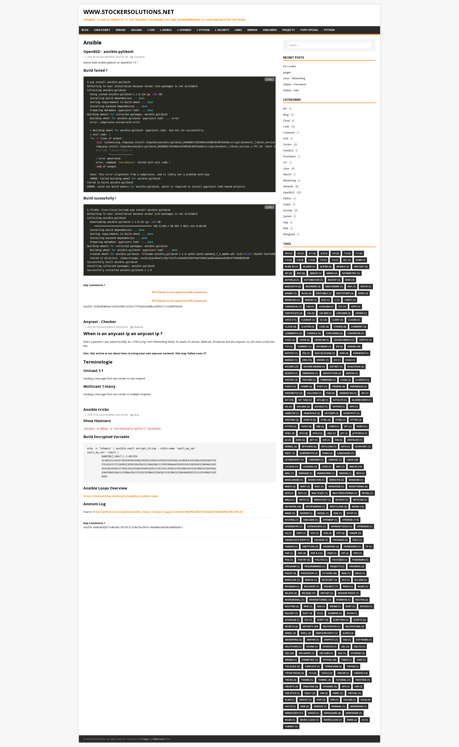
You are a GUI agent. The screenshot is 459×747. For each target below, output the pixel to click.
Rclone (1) (360, 579)
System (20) (329, 659)
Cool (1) (290, 339)
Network (138, 327)
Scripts (287, 204)
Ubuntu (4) (291, 686)
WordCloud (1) (333, 719)
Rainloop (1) (292, 579)
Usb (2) (358, 686)
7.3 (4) (300, 259)
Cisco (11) (290, 319)
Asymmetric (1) (351, 273)
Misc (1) (319, 486)
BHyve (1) (366, 286)
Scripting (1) (340, 619)
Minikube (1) (356, 479)
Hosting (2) (292, 419)
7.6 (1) (335, 259)
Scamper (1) (335, 613)
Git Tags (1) (305, 399)
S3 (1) (320, 613)
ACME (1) (360, 259)
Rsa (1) (321, 606)
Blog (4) (306, 293)
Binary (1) (291, 293)
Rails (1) (360, 573)
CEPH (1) (355, 306)
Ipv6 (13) (317, 433)
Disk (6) (344, 353)
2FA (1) (288, 253)
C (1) (337, 299)
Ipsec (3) (289, 433)
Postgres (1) (339, 559)
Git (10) (289, 399)
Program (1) (292, 566)
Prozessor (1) (309, 573)
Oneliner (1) (310, 519)
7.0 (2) (347, 253)
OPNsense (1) (364, 526)
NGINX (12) (358, 506)
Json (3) (300, 439)
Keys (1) (345, 446)
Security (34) (310, 626)
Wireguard (289, 234)
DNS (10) (307, 359)
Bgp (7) (352, 286)
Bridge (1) (310, 299)
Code (286, 126)
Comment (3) (358, 326)
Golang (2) (303, 406)
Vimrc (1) (338, 693)
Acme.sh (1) (291, 266)
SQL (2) (345, 646)
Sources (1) (329, 646)
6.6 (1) (300, 253)
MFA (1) (360, 473)
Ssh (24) (289, 653)
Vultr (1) (290, 706)
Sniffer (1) (313, 639)
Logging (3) (310, 466)
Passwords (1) (352, 546)
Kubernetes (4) (308, 453)
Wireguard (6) (332, 713)
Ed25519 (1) (291, 373)
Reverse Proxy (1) (348, 593)
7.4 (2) (311, 259)
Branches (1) (292, 299)
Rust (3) (307, 613)
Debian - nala (291, 90)
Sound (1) (312, 646)
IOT (285, 162)
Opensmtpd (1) (293, 526)
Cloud (286, 120)
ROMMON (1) (343, 599)
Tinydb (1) (352, 666)
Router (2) (361, 599)
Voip (285, 222)
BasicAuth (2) (293, 286)
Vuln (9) (365, 699)
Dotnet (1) (336, 366)
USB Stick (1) (292, 693)
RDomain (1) (292, 586)
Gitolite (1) (340, 399)
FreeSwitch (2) (293, 393)
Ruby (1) (350, 606)
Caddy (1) (349, 299)
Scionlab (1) (292, 619)
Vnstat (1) (305, 699)
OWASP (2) (355, 533)
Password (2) (331, 546)
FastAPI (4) (291, 379)
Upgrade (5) (330, 686)
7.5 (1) (323, 259)
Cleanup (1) (308, 319)
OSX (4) (327, 533)
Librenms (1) (316, 459)
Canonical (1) (293, 306)
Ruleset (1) (291, 613)
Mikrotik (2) (336, 479)
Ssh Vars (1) (326, 653)
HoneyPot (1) (351, 413)
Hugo (145, 739)
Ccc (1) (342, 306)
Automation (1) (313, 279)
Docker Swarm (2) (314, 366)
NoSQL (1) (323, 513)
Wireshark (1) (354, 713)
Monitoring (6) (358, 486)
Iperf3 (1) (361, 426)
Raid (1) (346, 573)
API (285, 108)
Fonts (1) (290, 386)
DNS (285, 138)
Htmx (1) (340, 419)
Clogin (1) (354, 319)
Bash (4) (349, 279)
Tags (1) (361, 659)
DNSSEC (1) (323, 359)
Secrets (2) (291, 626)
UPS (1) (345, 686)
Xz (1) (365, 719)
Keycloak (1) (328, 446)
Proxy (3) (290, 573)
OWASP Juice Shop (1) (297, 539)
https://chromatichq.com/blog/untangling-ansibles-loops (120, 496)
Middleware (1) (294, 479)
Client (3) (337, 319)
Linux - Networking (294, 78)
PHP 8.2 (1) (316, 553)
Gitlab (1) (322, 399)
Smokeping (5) (293, 639)
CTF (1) (288, 346)
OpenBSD (139, 56)
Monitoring (289, 180)
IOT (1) (347, 426)
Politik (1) (321, 559)
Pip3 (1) (357, 553)
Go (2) (288, 406)
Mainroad (158, 739)
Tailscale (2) (292, 666)
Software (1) (363, 639)
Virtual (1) (354, 693)
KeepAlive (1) (354, 439)
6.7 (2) (312, 253)
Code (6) (324, 326)
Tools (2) (326, 673)
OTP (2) (340, 533)
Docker (287, 144)
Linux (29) (352, 459)
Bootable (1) (323, 293)
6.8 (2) (324, 253)
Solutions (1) (293, 646)
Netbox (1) (341, 499)
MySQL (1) (367, 493)
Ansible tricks (96, 409)
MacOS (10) (355, 466)
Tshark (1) (307, 679)
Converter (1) (355, 333)
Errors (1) (352, 373)
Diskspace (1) (360, 353)
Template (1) (312, 666)
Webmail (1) (338, 706)
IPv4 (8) (303, 433)
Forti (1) (322, 386)
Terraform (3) (333, 666)
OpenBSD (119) (350, 519)
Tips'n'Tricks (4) (294, 673)
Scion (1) (352, 613)
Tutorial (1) (343, 679)
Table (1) (346, 659)
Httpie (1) (290, 426)
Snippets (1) (331, 639)
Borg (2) (363, 293)
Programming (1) (314, 566)
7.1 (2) (359, 253)
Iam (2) (320, 426)
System (287, 216)
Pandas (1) (291, 546)
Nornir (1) (306, 513)
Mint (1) (305, 486)
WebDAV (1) (320, 706)
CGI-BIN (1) (325, 313)
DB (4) (339, 346)
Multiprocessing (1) (345, 493)
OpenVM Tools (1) (341, 526)
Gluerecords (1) (361, 399)
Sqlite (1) (359, 646)
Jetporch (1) (359, 433)
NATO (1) (304, 499)
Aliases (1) (309, 266)
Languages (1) (345, 453)
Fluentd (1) (362, 379)
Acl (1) (347, 259)
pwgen (287, 72)
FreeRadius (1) (358, 386)
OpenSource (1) (316, 526)
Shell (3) (306, 633)
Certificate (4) (293, 313)
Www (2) (352, 719)
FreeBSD (288, 150)
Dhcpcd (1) (291, 353)
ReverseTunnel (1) (320, 599)
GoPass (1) (338, 406)
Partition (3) (310, 546)
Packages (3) (340, 539)
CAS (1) (310, 306)
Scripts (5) (359, 619)
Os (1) (288, 533)
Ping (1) (331, 553)
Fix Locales (289, 66)
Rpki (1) (308, 606)
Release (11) (309, 593)
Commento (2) (293, 333)
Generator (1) (347, 393)
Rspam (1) (335, 606)
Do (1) (337, 359)
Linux (286, 168)
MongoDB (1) (336, 486)
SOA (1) (347, 639)
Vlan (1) (289, 699)
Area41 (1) (315, 273)
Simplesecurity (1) (327, 633)
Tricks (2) (290, 679)
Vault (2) (309, 693)
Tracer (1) (343, 673)
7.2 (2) (288, 259)
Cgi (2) (310, 313)
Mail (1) (289, 473)
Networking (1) (315, 506)
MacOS (287, 174)
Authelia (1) (292, 279)
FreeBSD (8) (338, 386)
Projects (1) (337, 566)
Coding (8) (340, 326)
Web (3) (305, 706)
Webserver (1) (358, 706)
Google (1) (321, 406)
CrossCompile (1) (344, 339)
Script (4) (322, 619)
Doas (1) (350, 359)
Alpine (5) (325, 266)
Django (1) (291, 359)
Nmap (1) (290, 513)
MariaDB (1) (305, 473)
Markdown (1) (325, 473)
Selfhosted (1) (331, 626)
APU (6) (301, 273)
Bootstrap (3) (344, 293)
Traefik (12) (361, 673)
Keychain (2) (309, 446)
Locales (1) (291, 466)
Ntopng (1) (291, 519)
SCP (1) (308, 619)
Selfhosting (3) (354, 626)
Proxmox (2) (356, 566)
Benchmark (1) (334, 286)
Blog (136, 414)
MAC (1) (340, 466)
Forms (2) (306, 386)
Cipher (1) (361, 313)
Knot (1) (290, 453)
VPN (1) (334, 699)
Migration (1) (316, 479)
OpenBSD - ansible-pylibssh (108, 51)
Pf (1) (369, 546)
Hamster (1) (292, 413)
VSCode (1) (349, 699)
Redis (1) (348, 586)
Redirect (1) (331, 586)
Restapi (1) (327, 593)
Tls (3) (312, 673)
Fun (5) (330, 393)
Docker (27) (292, 366)
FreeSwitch (289, 156)
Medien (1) (345, 473)
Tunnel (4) (324, 679)
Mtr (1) (289, 493)
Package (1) (321, 539)
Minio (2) (290, 486)
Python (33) (329, 573)
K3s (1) (326, 439)
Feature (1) (308, 379)
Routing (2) (292, 606)
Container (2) (334, 333)
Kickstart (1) (362, 446)
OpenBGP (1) (330, 519)
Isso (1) (331, 433)
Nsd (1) (338, 513)
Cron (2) (304, 339)
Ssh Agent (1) (306, 653)
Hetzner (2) (331, 413)
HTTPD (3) (355, 419)
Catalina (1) (326, 306)
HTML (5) (325, 419)
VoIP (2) (320, 699)
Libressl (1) (335, 459)
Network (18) (293, 506)
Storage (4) (357, 653)
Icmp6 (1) (334, 426)
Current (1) (304, 346)
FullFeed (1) (314, 393)
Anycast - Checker (99, 321)
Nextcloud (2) (338, 506)
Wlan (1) (290, 719)
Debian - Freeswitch (294, 84)
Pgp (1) (289, 553)
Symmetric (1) (310, 659)
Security (287, 210)
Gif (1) (364, 393)
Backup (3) (334, 279)
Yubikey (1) (291, 726)
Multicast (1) (320, 493)
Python (287, 198)
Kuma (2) (327, 453)
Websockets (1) (294, 713)
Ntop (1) (352, 513)
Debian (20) (353, 346)
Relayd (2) (291, 593)
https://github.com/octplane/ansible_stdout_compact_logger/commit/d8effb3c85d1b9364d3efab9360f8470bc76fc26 (168, 511)
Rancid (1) (311, 579)
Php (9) (302, 553)
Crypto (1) (365, 339)
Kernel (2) (291, 446)
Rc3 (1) (345, 579)
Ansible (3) (342, 266)
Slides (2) (348, 633)
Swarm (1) (291, 659)
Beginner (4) (313, 286)
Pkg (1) (289, 559)
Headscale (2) (312, 413)
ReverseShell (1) (294, 599)
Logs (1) (326, 466)
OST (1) (314, 533)
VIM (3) (324, 693)
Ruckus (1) (366, 606)
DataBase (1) (323, 346)
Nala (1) (289, 499)
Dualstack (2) (355, 366)
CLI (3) (323, 319)
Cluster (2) (307, 326)
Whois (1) (313, 713)
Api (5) (288, 273)
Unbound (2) (310, 686)
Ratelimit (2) (329, 579)
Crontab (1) (321, 339)
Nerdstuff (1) (322, 499)
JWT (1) (314, 439)
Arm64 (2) (331, 273)
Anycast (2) (361, 266)
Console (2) (314, 333)
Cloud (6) (290, 326)
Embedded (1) (310, 373)
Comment (289, 132)
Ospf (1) (301, 533)
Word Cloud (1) (309, 719)
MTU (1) (302, 493)
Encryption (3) (332, 373)
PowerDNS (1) (360, 559)
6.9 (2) (335, 253)
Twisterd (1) (362, 679)
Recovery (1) (311, 586)
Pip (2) (344, 553)
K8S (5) (338, 439)
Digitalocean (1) (325, 353)
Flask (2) (345, 379)
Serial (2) (290, 633)
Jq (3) (288, 439)
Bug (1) (325, 299)
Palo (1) (357, 539)
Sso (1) (342, 653)
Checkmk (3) (343, 313)
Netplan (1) (360, 499)
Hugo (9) (306, 426)
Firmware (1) (327, 379)
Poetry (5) (304, 559)
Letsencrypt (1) (294, 459)
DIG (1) (306, 353)
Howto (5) (310, 419)
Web (285, 228)
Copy (270, 79)
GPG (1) (354, 406)
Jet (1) (344, 433)
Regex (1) (363, 586)
